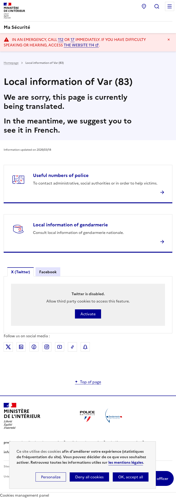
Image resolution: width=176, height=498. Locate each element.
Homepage (11, 63)
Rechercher (156, 6)
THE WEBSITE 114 (79, 45)
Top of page (90, 382)
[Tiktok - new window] (72, 347)
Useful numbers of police (61, 175)
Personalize (50, 477)
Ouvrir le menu (169, 6)
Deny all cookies (89, 477)
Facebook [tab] (48, 272)
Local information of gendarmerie (70, 224)
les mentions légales (125, 462)
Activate (88, 314)
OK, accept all (130, 477)
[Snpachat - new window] (85, 346)
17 (72, 39)
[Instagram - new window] (46, 346)
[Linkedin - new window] (21, 346)
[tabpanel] (88, 304)
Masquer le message (168, 39)
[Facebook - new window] (33, 346)
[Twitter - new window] (8, 347)
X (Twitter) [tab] (20, 272)
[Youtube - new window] (59, 346)
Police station (143, 6)
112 (60, 39)
